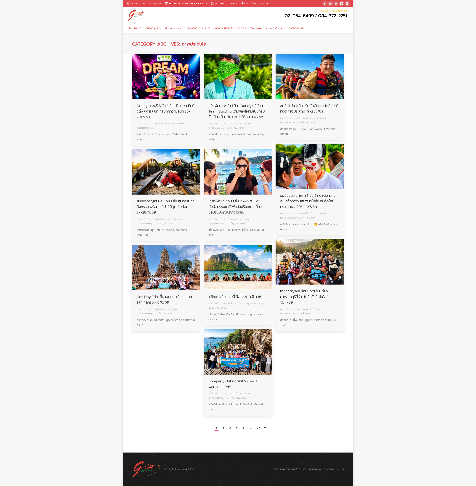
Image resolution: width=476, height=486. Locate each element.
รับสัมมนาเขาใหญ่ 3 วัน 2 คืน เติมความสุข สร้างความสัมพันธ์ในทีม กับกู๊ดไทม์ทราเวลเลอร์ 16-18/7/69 (307, 201)
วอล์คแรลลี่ (306, 469)
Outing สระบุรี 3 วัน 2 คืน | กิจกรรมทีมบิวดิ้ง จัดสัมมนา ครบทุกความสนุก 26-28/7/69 (165, 111)
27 (258, 427)
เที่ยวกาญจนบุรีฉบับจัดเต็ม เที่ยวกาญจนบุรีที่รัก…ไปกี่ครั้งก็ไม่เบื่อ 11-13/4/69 (305, 296)
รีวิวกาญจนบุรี (173, 219)
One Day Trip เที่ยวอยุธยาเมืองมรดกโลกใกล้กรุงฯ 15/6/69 (164, 299)
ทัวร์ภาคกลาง (144, 123)
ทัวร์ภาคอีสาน (287, 118)
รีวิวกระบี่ (239, 303)
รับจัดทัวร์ (329, 469)
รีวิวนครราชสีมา (318, 118)
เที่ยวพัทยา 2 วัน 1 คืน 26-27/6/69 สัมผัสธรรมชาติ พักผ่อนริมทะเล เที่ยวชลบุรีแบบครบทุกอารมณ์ (235, 206)
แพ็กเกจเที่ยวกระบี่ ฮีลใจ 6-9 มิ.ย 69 (235, 296)
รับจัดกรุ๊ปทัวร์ (292, 469)
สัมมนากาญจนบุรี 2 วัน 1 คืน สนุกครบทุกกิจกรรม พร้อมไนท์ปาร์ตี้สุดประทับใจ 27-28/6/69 (165, 206)
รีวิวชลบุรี (247, 123)
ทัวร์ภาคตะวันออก (217, 123)
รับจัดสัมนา (279, 469)
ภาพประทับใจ (158, 123)
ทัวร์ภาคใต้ (213, 303)
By (176, 123)
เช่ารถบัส (339, 469)
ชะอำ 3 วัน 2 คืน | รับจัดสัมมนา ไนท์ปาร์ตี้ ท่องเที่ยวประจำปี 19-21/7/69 (309, 108)
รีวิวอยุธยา (171, 309)
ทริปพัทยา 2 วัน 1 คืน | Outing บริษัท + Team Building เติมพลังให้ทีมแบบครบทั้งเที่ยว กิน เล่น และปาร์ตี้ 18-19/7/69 (236, 111)
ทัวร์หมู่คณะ (318, 469)
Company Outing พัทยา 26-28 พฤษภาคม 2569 (232, 383)
